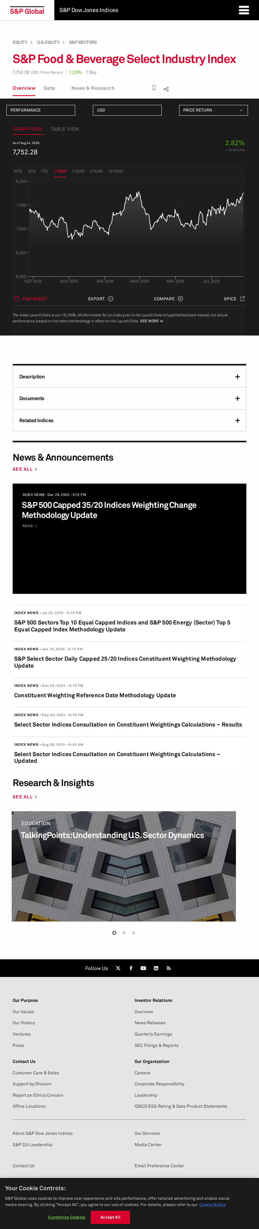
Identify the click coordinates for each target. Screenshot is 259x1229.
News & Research (93, 88)
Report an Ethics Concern (38, 1095)
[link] (118, 968)
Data (49, 88)
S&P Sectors (83, 42)
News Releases (150, 1022)
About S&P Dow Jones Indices (43, 1133)
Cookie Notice (212, 1204)
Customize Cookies (66, 1217)
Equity (20, 42)
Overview (24, 88)
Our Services (147, 1133)
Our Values (23, 1011)
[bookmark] (154, 87)
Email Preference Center (159, 1165)
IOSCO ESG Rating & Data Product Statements (181, 1106)
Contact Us (23, 1165)
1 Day (91, 72)
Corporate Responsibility (159, 1083)
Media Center (148, 1144)
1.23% (75, 72)
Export (96, 298)
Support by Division (32, 1083)
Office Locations (29, 1106)
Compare (164, 298)
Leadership (146, 1095)
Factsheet (34, 298)
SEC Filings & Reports (156, 1045)
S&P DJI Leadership (32, 1144)
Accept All (110, 1217)
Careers (142, 1072)
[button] (114, 933)
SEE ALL (23, 469)
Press (18, 1045)
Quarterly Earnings (153, 1034)
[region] (129, 1203)
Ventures (22, 1034)
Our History (24, 1022)
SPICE (230, 298)
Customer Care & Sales (36, 1072)
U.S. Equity (48, 42)
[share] (165, 88)
